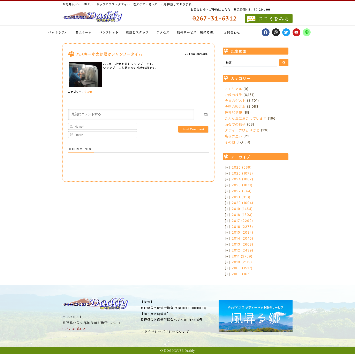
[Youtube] (296, 32)
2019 (242, 209)
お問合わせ (232, 32)
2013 (242, 244)
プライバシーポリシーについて (165, 331)
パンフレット (109, 32)
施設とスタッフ (137, 32)
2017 (242, 221)
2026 (242, 167)
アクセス (162, 32)
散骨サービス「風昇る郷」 (196, 32)
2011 (242, 256)
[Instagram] (276, 32)
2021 (241, 197)
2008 (241, 274)
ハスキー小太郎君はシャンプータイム (109, 54)
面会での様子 (235, 124)
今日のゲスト (235, 100)
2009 (242, 268)
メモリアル (233, 89)
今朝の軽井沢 (235, 106)
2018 (242, 215)
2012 (242, 250)
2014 (242, 238)
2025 (242, 173)
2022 (242, 191)
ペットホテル (58, 32)
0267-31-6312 (73, 328)
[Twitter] (286, 32)
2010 (242, 262)
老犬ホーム (83, 32)
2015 (242, 232)
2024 (242, 179)
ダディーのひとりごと (242, 130)
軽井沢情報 (233, 112)
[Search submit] (283, 62)
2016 (242, 227)
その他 (88, 91)
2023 (242, 185)
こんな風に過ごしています (246, 118)
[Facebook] (266, 32)
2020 (242, 203)
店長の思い (233, 136)
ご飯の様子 (233, 95)
